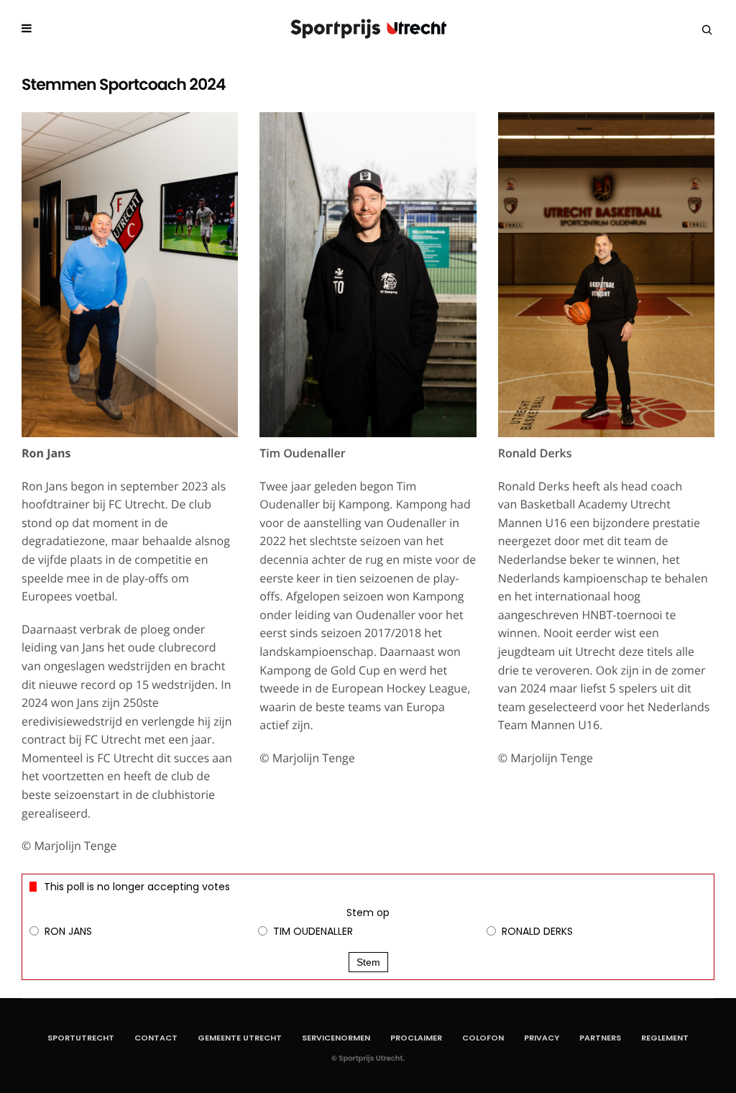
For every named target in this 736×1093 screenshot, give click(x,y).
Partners (600, 1037)
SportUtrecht (80, 1037)
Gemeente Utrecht (240, 1037)
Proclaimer (416, 1037)
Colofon (483, 1037)
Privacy (541, 1037)
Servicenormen (336, 1037)
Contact (156, 1037)
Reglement (665, 1037)
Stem (368, 962)
